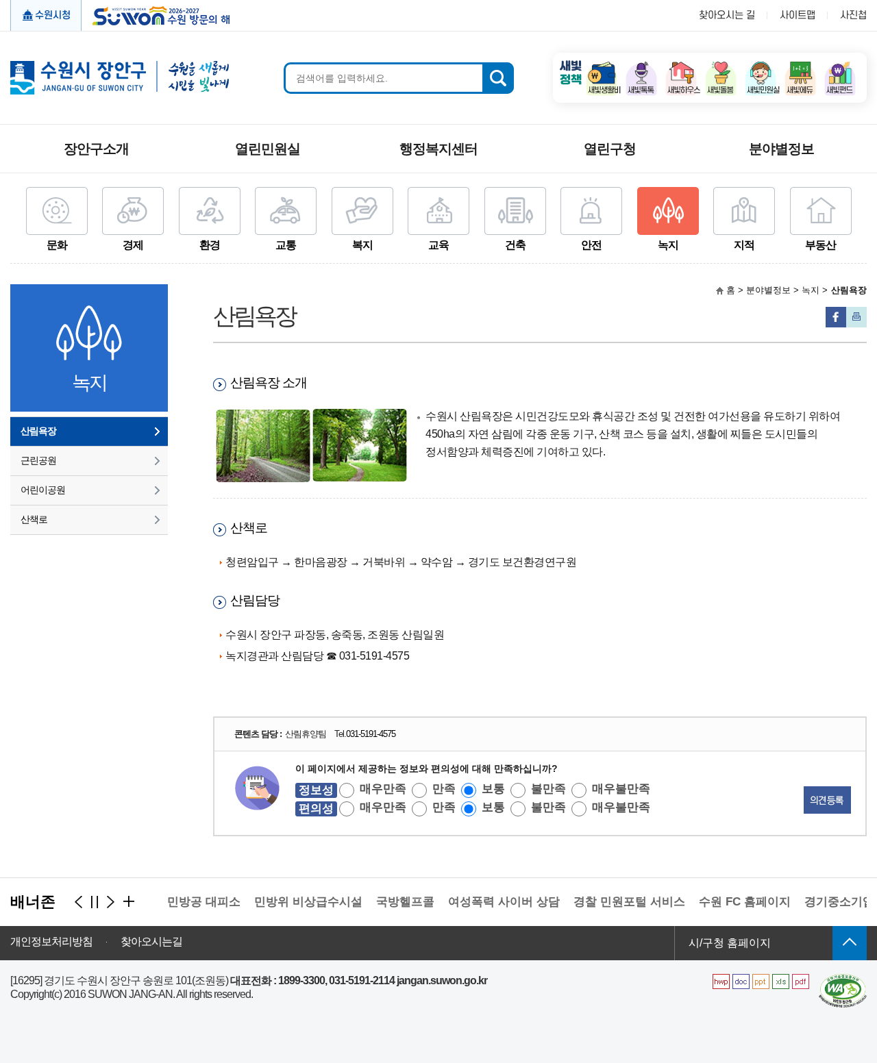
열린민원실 (267, 148)
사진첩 (853, 15)
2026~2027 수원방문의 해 (157, 14)
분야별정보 (781, 148)
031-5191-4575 (370, 734)
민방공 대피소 (192, 901)
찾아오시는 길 (727, 15)
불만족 (548, 788)
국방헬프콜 (394, 901)
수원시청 (53, 15)
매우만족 (383, 788)
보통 (493, 788)
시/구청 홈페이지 (730, 943)
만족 (444, 788)
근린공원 (38, 460)
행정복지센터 (438, 148)
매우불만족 (621, 788)
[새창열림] (601, 65)
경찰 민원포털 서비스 (618, 901)
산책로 (34, 519)
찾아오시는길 (151, 941)
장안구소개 (96, 148)
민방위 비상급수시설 (297, 901)
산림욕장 (38, 430)
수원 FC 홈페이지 (733, 901)
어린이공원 (43, 489)
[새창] (843, 979)
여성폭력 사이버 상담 (492, 901)
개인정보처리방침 (51, 941)
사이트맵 (797, 15)
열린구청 (610, 148)
